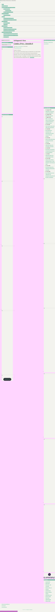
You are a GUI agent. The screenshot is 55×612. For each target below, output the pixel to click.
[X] (5, 611)
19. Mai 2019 (20, 46)
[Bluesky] (16, 611)
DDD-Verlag (48, 583)
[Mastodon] (12, 611)
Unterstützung (4, 607)
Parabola (28, 609)
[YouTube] (8, 611)
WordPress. (31, 609)
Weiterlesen (32, 57)
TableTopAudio (48, 599)
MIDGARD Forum (49, 595)
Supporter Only (7, 379)
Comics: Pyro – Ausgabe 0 (23, 44)
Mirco (17, 46)
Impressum (4, 605)
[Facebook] (2, 611)
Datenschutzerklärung (6, 604)
